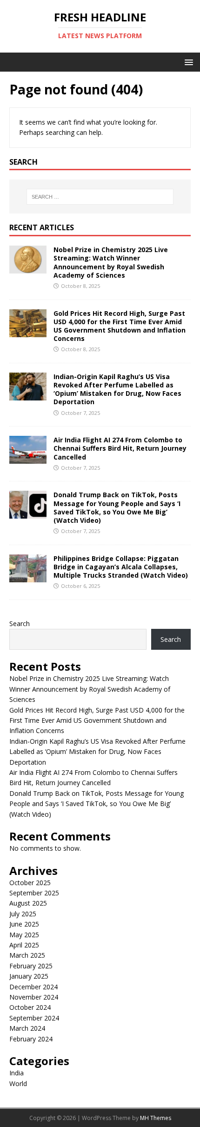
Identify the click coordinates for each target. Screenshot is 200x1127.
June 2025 (24, 924)
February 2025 (31, 965)
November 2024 (33, 997)
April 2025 (24, 944)
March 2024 (27, 1028)
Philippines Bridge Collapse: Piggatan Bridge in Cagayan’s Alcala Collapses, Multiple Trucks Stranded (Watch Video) (120, 567)
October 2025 (30, 882)
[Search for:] (100, 197)
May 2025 (24, 934)
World (18, 1083)
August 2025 (28, 903)
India (16, 1072)
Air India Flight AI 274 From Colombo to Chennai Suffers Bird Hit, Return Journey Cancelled (120, 448)
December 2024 (33, 986)
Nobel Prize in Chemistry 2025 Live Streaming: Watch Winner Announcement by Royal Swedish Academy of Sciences (110, 262)
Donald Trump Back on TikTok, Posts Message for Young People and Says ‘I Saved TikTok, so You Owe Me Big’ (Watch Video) (116, 507)
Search (19, 623)
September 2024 (34, 1018)
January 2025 (28, 976)
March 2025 (27, 955)
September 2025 (34, 892)
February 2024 (31, 1038)
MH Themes (155, 1118)
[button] (187, 61)
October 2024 (30, 1007)
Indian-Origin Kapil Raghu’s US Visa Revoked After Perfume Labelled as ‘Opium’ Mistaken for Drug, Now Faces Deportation (117, 389)
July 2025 (22, 913)
